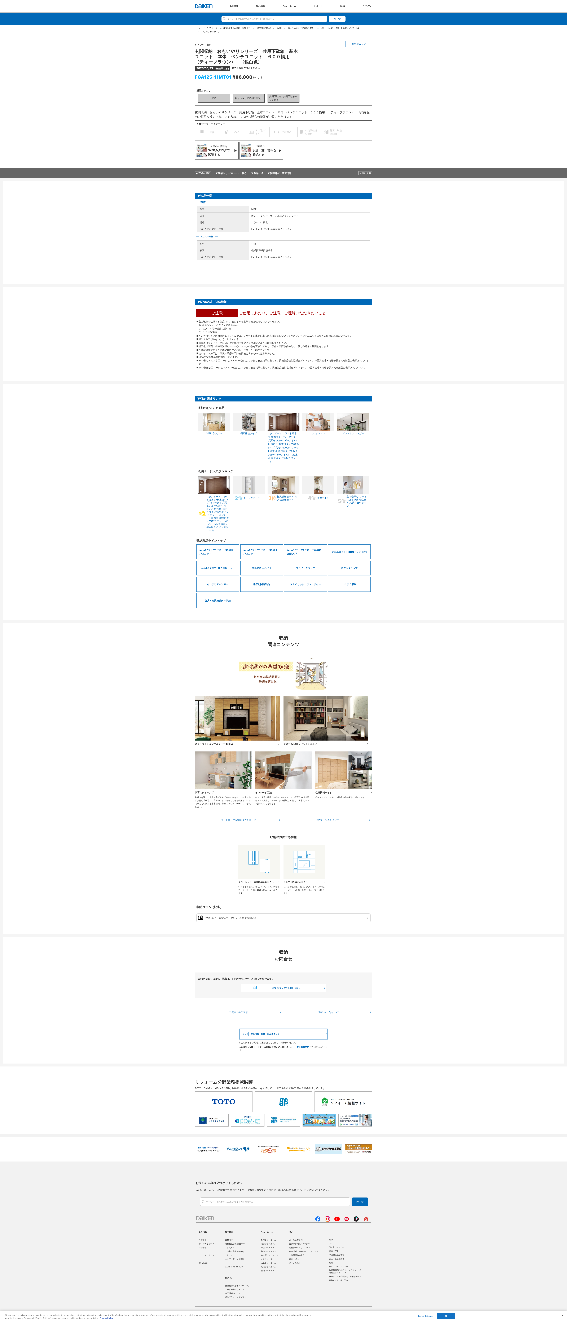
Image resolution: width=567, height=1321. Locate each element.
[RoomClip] (365, 1220)
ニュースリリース (206, 1255)
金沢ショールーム (268, 1247)
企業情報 (202, 1240)
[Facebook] (317, 1220)
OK (446, 1316)
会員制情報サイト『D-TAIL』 (237, 1285)
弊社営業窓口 (303, 1047)
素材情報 (229, 1240)
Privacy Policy (106, 1318)
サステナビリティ (206, 1244)
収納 (214, 98)
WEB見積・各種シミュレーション (303, 1251)
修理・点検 (294, 1259)
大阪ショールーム (268, 1259)
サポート (293, 1232)
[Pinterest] (346, 1220)
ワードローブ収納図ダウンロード (238, 819)
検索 (337, 18)
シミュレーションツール (339, 1266)
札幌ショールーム (268, 1240)
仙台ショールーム (268, 1244)
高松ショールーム (268, 1267)
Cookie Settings (425, 1316)
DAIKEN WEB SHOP (234, 1267)
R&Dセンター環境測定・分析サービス (345, 1276)
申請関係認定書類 (336, 1255)
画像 (331, 1239)
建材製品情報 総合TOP (235, 1244)
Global (204, 1263)
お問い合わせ (295, 1263)
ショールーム (267, 1232)
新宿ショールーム (268, 1251)
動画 (331, 1262)
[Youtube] (337, 1220)
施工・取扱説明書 (336, 1259)
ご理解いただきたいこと (329, 1012)
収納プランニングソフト (329, 819)
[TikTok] (356, 1220)
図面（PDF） (334, 1251)
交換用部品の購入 (296, 1255)
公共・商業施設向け (235, 1251)
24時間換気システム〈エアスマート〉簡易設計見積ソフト (345, 1271)
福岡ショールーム (268, 1270)
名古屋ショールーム (269, 1255)
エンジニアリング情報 (234, 1259)
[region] (283, 1316)
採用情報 (202, 1247)
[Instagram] (327, 1220)
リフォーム (232, 1255)
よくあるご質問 (296, 1240)
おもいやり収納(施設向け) (249, 98)
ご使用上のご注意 (238, 1012)
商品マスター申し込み (338, 1280)
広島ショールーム (268, 1263)
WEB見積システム (233, 1293)
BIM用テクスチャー (337, 1247)
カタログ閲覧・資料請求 (299, 1244)
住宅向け (231, 1247)
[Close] (562, 1315)
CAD (331, 1243)
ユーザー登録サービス (234, 1289)
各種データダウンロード (299, 1247)
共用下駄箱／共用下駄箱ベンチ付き (283, 98)
